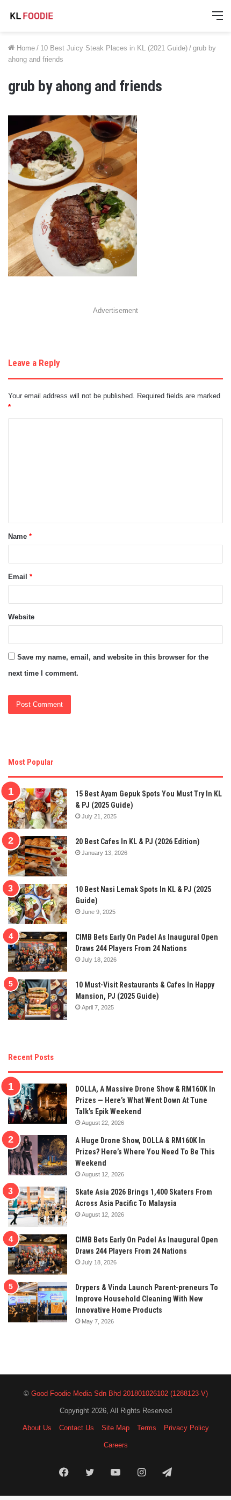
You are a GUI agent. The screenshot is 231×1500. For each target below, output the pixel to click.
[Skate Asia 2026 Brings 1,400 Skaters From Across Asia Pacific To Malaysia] (37, 1207)
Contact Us (76, 1428)
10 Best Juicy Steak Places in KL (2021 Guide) (113, 48)
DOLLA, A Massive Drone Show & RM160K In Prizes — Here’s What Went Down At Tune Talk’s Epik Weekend (145, 1100)
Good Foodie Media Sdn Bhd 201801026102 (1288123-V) (119, 1393)
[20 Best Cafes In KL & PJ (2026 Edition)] (37, 856)
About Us (37, 1428)
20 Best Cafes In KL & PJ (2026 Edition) (137, 841)
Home (25, 48)
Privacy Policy (186, 1428)
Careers (116, 1445)
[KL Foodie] (51, 16)
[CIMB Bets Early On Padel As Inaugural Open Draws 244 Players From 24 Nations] (37, 952)
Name (20, 536)
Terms (146, 1428)
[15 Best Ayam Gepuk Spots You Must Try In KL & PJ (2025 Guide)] (37, 808)
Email (20, 577)
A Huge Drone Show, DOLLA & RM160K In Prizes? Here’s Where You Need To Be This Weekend (145, 1151)
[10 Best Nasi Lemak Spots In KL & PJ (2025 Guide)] (37, 904)
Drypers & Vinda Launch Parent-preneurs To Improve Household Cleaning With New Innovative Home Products (146, 1298)
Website (21, 617)
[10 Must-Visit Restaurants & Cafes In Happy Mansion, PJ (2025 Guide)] (37, 999)
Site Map (115, 1428)
